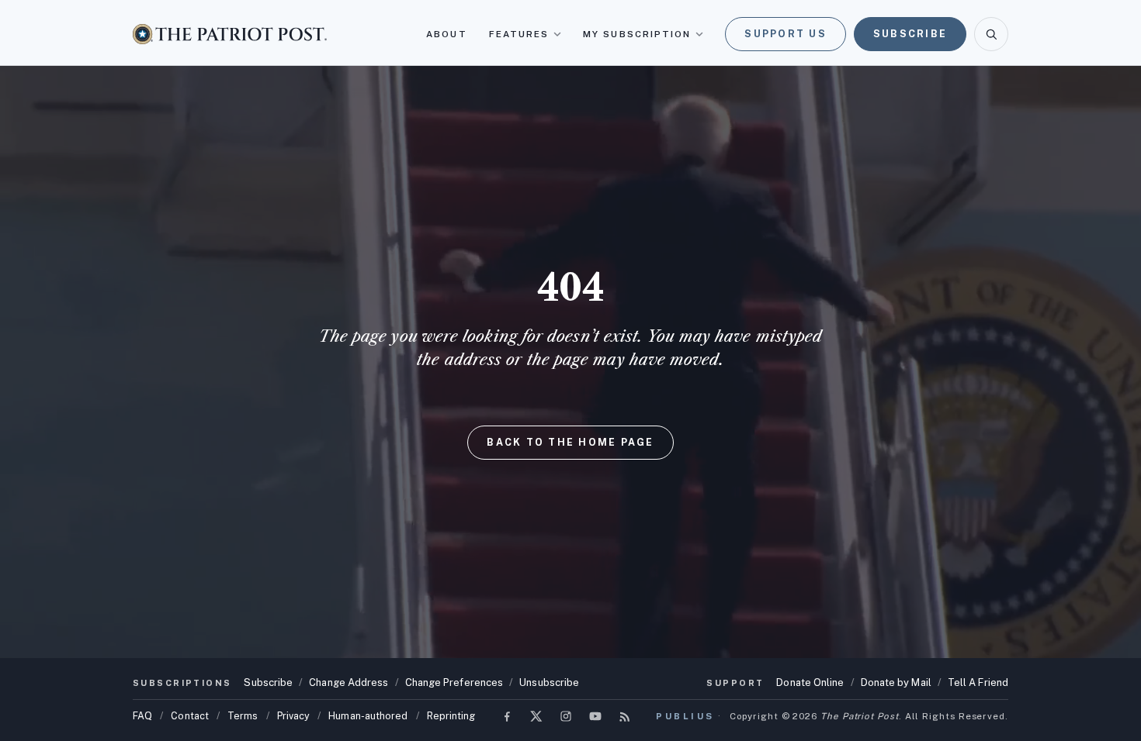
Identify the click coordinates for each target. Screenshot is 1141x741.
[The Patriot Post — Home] (230, 33)
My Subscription (637, 34)
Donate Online (810, 682)
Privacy (293, 716)
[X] (536, 716)
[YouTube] (595, 716)
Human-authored (368, 716)
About (446, 34)
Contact (190, 716)
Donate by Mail (896, 682)
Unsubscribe (549, 682)
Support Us (785, 34)
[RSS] (625, 716)
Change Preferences (454, 682)
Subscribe (910, 34)
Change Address (348, 682)
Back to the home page (570, 442)
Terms (242, 716)
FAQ (142, 716)
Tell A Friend (978, 682)
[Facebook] (507, 716)
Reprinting (451, 716)
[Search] (991, 34)
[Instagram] (566, 716)
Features (519, 34)
